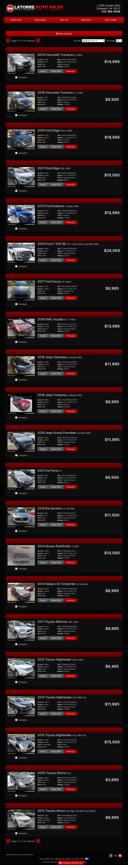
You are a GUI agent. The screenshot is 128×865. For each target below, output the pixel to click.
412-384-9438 (111, 11)
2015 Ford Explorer (58, 206)
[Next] (38, 40)
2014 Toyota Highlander (62, 697)
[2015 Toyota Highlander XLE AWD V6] (21, 744)
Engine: (60, 62)
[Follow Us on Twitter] (115, 855)
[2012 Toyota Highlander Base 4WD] (21, 668)
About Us (13, 854)
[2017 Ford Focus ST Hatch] (21, 290)
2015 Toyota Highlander (62, 735)
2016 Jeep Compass (60, 395)
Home (7, 854)
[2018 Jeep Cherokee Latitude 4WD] (21, 366)
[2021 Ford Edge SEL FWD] (21, 177)
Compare (22, 77)
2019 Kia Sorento (56, 508)
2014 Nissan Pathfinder (58, 546)
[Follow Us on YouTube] (120, 855)
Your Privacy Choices (77, 858)
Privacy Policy (29, 854)
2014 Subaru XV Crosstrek (63, 584)
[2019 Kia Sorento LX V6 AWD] (21, 517)
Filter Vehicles (65, 33)
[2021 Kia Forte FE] (21, 479)
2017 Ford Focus (55, 281)
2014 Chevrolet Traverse (60, 55)
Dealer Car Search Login (46, 858)
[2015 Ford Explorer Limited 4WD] (21, 215)
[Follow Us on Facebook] (111, 855)
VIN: (58, 60)
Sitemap (67, 858)
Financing (70, 71)
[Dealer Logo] (35, 8)
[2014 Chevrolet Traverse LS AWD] (21, 63)
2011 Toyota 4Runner (58, 621)
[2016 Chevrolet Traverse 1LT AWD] (21, 101)
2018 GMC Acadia (57, 319)
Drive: (40, 66)
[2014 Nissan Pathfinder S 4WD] (21, 555)
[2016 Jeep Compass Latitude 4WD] (21, 404)
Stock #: (41, 60)
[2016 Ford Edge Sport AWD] (21, 139)
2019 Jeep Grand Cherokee (64, 433)
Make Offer (56, 71)
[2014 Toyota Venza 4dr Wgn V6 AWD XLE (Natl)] (21, 819)
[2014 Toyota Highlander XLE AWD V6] (21, 706)
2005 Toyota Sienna (54, 773)
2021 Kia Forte (50, 470)
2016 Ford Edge (55, 130)
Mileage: (60, 66)
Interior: (40, 62)
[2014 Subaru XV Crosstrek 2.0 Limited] (21, 593)
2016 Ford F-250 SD (68, 244)
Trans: (59, 64)
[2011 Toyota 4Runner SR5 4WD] (21, 631)
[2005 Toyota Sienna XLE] (21, 782)
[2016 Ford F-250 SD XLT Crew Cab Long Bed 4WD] (21, 253)
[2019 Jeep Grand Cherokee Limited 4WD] (21, 441)
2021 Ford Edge (54, 168)
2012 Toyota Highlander (60, 659)
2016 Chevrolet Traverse (60, 92)
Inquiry (43, 71)
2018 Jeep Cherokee (60, 357)
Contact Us (20, 854)
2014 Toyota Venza (67, 811)
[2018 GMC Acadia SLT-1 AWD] (21, 328)
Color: (40, 64)
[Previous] (8, 40)
